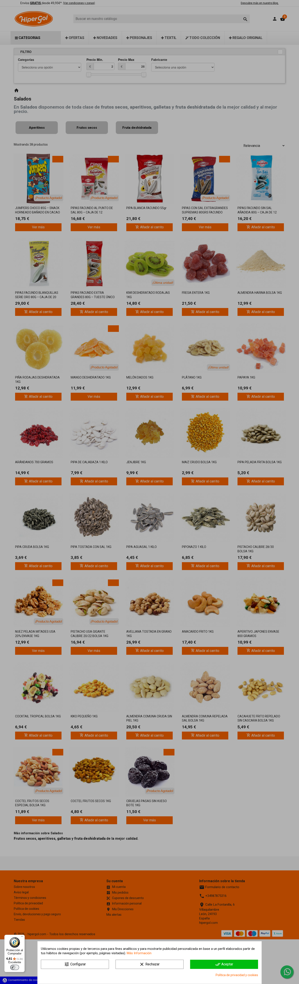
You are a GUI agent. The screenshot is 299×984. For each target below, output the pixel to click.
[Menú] (22, 937)
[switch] (14, 967)
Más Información (139, 953)
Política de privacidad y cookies (237, 975)
